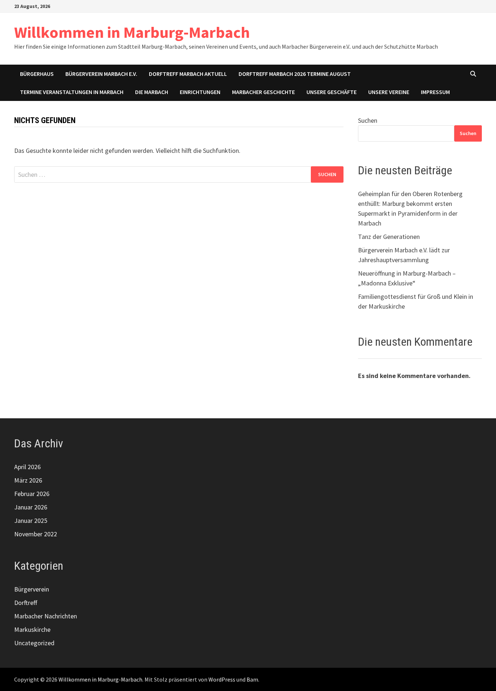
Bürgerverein (31, 589)
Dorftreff (25, 602)
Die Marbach (151, 91)
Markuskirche (32, 629)
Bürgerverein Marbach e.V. (101, 73)
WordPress (221, 679)
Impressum (435, 91)
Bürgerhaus (37, 73)
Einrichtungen (200, 91)
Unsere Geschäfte (331, 91)
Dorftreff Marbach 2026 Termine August (295, 73)
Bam (252, 679)
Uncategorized (34, 643)
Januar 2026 (30, 507)
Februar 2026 (31, 493)
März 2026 (28, 480)
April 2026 (27, 467)
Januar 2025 (30, 520)
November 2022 (35, 534)
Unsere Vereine (388, 91)
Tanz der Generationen (389, 236)
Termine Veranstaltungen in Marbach (71, 91)
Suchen (367, 120)
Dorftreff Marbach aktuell (188, 73)
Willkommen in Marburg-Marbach (132, 32)
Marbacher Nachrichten (45, 616)
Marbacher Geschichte (263, 91)
